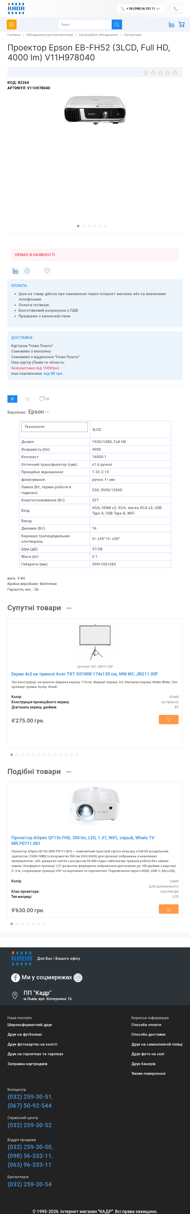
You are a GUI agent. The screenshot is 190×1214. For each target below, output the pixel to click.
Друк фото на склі (147, 1054)
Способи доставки (148, 1034)
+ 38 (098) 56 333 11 (141, 8)
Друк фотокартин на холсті (32, 1044)
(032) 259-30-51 (29, 1096)
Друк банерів (143, 1064)
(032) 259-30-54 (29, 1184)
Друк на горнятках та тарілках (35, 1054)
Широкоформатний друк (29, 1025)
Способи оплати (146, 1025)
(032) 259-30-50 (29, 1147)
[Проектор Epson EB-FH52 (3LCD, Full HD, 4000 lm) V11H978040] (95, 110)
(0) (47, 399)
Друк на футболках (24, 1034)
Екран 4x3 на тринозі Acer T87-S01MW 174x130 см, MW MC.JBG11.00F (84, 674)
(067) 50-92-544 (29, 1105)
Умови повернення (148, 1073)
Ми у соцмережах (47, 977)
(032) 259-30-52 (29, 1125)
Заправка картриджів (27, 1064)
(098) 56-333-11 (29, 1155)
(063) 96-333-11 (29, 1164)
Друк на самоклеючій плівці (157, 1044)
